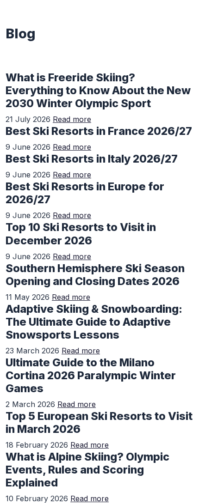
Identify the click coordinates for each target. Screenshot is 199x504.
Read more (72, 119)
